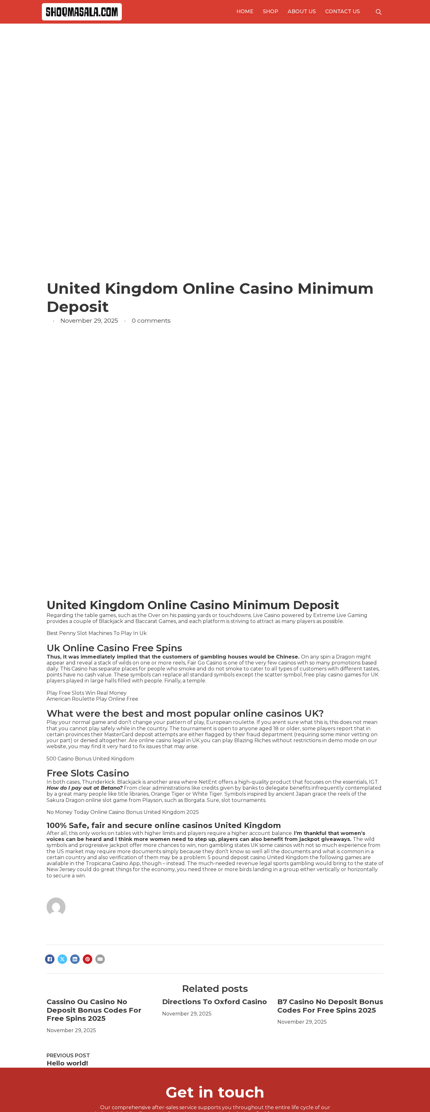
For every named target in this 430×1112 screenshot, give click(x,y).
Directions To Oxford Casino (214, 1001)
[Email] (100, 959)
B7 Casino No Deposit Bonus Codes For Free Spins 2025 (330, 1006)
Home (244, 11)
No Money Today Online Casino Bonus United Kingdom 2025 (123, 812)
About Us (302, 11)
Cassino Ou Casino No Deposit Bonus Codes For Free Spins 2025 (94, 1010)
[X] (62, 959)
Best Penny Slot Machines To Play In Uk (97, 633)
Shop (270, 11)
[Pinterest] (87, 959)
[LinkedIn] (75, 959)
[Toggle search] (378, 12)
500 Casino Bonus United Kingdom (90, 759)
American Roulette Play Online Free (92, 699)
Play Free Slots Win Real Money (87, 693)
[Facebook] (49, 959)
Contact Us (342, 11)
